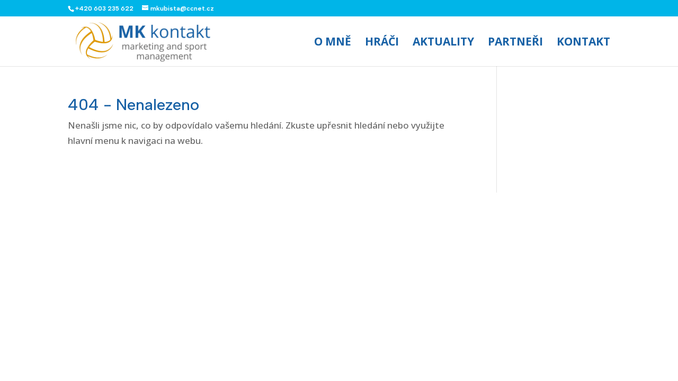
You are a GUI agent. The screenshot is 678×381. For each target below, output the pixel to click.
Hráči (382, 43)
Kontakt (583, 43)
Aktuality (443, 43)
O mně (332, 43)
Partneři (515, 43)
